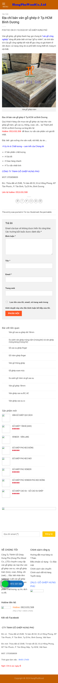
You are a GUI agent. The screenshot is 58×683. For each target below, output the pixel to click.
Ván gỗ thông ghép (17, 363)
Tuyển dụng (35, 576)
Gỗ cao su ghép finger (18, 348)
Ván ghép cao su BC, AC (19, 393)
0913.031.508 (15, 131)
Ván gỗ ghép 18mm (17, 386)
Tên (7, 261)
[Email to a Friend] (31, 201)
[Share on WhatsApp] (18, 201)
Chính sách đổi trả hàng (40, 572)
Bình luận (10, 236)
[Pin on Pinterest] (36, 201)
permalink (47, 212)
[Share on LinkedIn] (40, 201)
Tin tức (5, 14)
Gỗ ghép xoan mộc (17, 371)
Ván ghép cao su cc (17, 401)
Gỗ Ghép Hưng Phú (38, 30)
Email (8, 274)
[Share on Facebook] (22, 201)
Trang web (10, 288)
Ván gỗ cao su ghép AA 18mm (21, 332)
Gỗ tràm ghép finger (17, 355)
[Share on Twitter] (27, 201)
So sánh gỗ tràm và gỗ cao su (21, 378)
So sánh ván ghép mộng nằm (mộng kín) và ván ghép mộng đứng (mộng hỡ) (31, 341)
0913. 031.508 (16, 584)
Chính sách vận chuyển (40, 569)
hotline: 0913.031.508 (18, 192)
